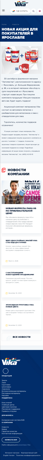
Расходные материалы (11, 393)
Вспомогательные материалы (14, 391)
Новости (15, 24)
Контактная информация (12, 433)
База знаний (7, 402)
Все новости (21, 337)
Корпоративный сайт (29, 453)
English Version (8, 455)
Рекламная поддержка (11, 409)
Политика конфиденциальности (28, 455)
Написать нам (11, 440)
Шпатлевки (6, 387)
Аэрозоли (6, 389)
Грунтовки (6, 385)
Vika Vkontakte (5, 371)
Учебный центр (8, 405)
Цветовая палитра (9, 407)
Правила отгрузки (9, 411)
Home (4, 24)
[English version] (39, 11)
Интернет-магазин (12, 453)
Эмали (4, 380)
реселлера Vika (24, 445)
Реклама (5, 395)
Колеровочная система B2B (13, 420)
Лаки (4, 382)
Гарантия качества (9, 431)
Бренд (4, 429)
